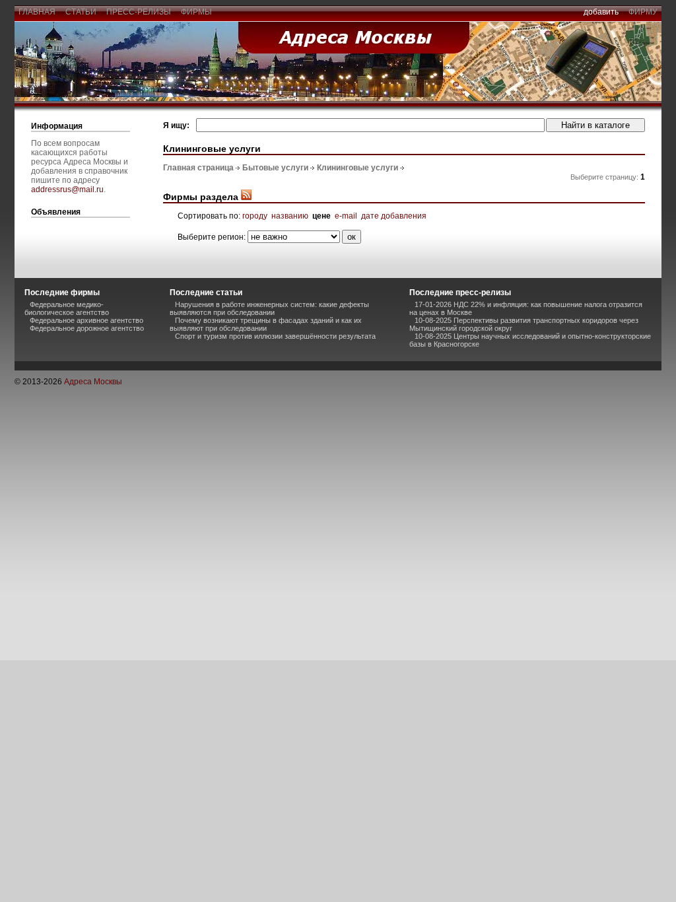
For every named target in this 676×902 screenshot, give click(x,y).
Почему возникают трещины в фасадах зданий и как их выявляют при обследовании (266, 324)
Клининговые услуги (357, 167)
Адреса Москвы (93, 381)
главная (37, 12)
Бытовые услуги (275, 167)
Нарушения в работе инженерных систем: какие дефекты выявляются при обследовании (269, 308)
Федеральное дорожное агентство (87, 328)
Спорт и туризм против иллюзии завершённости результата (275, 336)
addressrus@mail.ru (67, 189)
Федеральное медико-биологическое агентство (66, 308)
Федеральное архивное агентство (86, 320)
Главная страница (198, 167)
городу (254, 216)
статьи (80, 12)
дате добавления (393, 216)
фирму (643, 12)
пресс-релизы (138, 12)
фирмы (196, 12)
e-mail (346, 216)
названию (289, 216)
